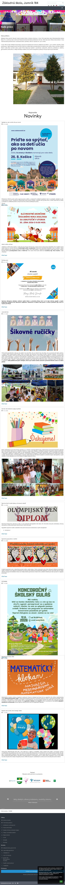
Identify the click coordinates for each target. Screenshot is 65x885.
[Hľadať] (63, 3)
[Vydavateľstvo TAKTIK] (47, 781)
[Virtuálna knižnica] (55, 781)
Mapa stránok (6, 835)
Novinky (5, 842)
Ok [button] (61, 881)
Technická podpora (7, 822)
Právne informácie (7, 827)
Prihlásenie (61, 5)
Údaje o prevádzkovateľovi (9, 832)
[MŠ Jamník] (12, 781)
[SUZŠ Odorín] (26, 781)
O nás (4, 837)
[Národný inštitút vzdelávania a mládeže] (35, 781)
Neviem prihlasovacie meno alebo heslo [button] (32, 874)
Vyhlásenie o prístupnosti (9, 825)
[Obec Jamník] (19, 781)
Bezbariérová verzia (6, 883)
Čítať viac (4, 255)
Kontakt (5, 840)
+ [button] (13, 883)
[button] (53, 5)
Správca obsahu (7, 820)
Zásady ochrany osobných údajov (11, 830)
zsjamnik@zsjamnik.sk (8, 850)
